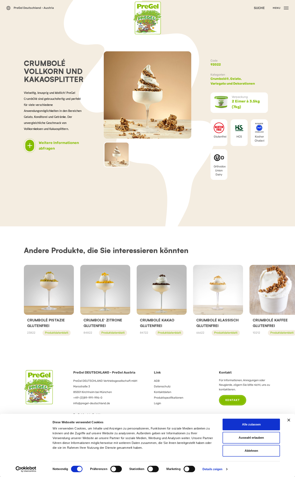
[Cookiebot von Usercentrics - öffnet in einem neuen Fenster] (26, 469)
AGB (157, 381)
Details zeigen (212, 469)
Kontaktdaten (162, 392)
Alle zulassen (251, 424)
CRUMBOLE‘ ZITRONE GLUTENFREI (102, 323)
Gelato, (236, 79)
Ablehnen (251, 450)
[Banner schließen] (288, 420)
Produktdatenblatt (56, 332)
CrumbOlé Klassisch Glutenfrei (217, 323)
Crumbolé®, (220, 79)
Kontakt (232, 400)
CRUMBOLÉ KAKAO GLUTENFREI (157, 323)
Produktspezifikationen (168, 397)
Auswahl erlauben (251, 437)
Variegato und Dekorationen (233, 83)
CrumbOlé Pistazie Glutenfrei (46, 323)
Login (157, 403)
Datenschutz (162, 386)
